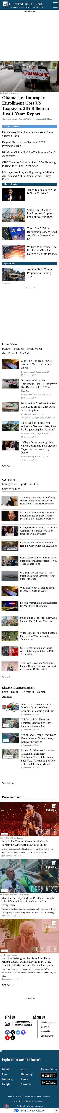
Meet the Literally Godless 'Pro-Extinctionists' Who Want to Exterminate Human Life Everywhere (28, 901)
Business (19, 348)
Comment (40, 119)
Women (41, 691)
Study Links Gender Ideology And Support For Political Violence (40, 213)
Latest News (9, 344)
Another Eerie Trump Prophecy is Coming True (39, 273)
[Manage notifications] (6, 1106)
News (4, 1074)
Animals (7, 696)
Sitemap (28, 1101)
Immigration (9, 484)
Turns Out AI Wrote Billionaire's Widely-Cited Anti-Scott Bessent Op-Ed (42, 233)
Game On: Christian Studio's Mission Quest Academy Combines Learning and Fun (37, 707)
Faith (5, 691)
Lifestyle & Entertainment (18, 687)
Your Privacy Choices (33, 1110)
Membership (26, 1074)
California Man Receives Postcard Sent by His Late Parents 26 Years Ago (36, 723)
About (23, 1069)
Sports (23, 484)
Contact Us (45, 1026)
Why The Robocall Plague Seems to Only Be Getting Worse (36, 364)
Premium (6, 1069)
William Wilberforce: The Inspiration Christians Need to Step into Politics (42, 250)
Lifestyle (6, 1084)
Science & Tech (11, 488)
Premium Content (13, 797)
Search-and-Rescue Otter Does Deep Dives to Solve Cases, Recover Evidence (38, 738)
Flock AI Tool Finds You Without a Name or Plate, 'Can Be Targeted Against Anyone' (38, 426)
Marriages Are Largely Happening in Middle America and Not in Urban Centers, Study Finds (28, 176)
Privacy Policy (18, 1101)
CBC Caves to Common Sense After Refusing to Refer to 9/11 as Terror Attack (29, 164)
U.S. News (8, 479)
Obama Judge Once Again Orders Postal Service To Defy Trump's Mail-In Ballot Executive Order (38, 515)
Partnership (45, 1031)
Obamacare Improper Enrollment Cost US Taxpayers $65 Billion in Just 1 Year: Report (39, 385)
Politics (6, 348)
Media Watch (34, 348)
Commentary (7, 1079)
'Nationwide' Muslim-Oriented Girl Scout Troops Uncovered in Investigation (38, 407)
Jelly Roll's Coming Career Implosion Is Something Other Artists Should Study (25, 843)
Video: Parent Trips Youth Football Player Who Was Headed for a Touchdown (38, 635)
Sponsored (26, 1084)
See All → (8, 465)
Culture (34, 484)
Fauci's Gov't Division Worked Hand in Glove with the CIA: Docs (38, 544)
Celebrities (28, 691)
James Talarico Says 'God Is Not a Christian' (41, 191)
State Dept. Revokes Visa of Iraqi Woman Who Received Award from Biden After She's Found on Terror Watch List (38, 502)
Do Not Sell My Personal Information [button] (30, 1106)
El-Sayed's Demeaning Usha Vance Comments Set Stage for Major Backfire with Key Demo (39, 447)
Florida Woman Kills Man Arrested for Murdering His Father (38, 604)
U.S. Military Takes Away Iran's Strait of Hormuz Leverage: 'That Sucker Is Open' (37, 575)
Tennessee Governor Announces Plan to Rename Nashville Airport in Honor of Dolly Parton (38, 666)
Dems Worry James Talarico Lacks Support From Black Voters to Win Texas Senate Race (38, 560)
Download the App (49, 1069)
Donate (24, 1079)
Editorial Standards (48, 1022)
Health (15, 691)
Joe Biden (25, 353)
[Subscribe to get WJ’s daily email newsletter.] (9, 1024)
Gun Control (9, 353)
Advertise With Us (47, 1035)
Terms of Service (40, 1101)
